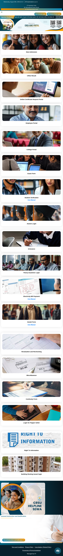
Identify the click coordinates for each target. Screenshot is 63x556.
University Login (41, 14)
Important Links (32, 5)
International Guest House (32, 7)
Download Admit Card (32, 9)
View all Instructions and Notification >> (13, 540)
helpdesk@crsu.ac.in (32, 1)
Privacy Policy (29, 547)
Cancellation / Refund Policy (43, 547)
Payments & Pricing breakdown (31, 550)
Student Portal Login (54, 14)
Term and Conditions (18, 547)
